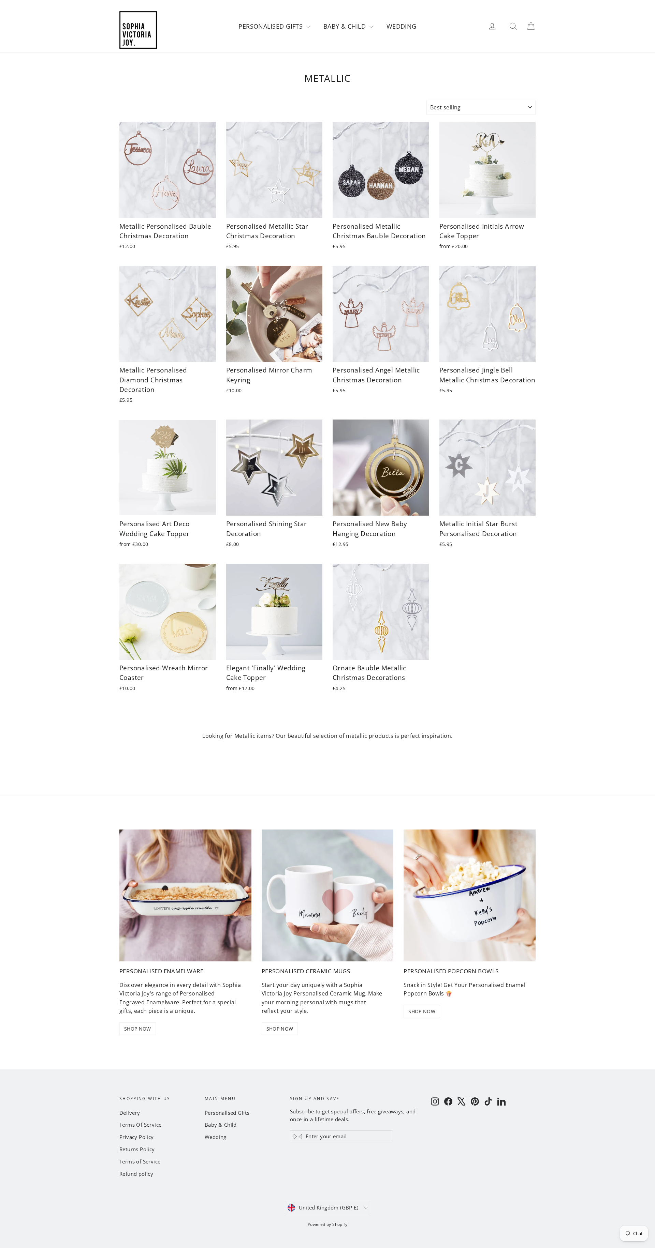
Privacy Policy (136, 1136)
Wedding (402, 26)
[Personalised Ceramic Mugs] (328, 895)
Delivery (129, 1112)
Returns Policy (137, 1149)
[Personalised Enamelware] (185, 895)
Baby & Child (345, 26)
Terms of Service (139, 1161)
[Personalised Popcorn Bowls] (470, 895)
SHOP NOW (137, 1028)
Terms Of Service (140, 1124)
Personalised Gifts (271, 26)
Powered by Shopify (327, 1224)
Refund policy (136, 1173)
